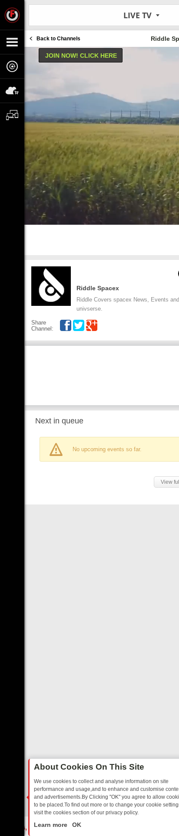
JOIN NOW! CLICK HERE (81, 55)
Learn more (51, 824)
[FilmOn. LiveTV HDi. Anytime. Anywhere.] (12, 15)
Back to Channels (58, 39)
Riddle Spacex (97, 288)
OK (75, 824)
